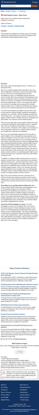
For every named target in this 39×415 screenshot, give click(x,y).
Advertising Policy (25, 387)
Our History (4, 387)
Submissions (24, 392)
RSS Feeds (25, 400)
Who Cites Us (24, 385)
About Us (3, 385)
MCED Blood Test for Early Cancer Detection (15, 305)
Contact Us (4, 390)
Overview (10, 26)
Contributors (23, 390)
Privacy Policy (5, 395)
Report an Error (24, 397)
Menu (35, 2)
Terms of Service (6, 392)
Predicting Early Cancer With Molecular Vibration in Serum (19, 284)
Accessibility (4, 397)
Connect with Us (25, 395)
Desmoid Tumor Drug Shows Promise (13, 314)
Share (21, 352)
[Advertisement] (19, 60)
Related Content (19, 26)
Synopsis (3, 26)
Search (34, 6)
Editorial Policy (5, 400)
